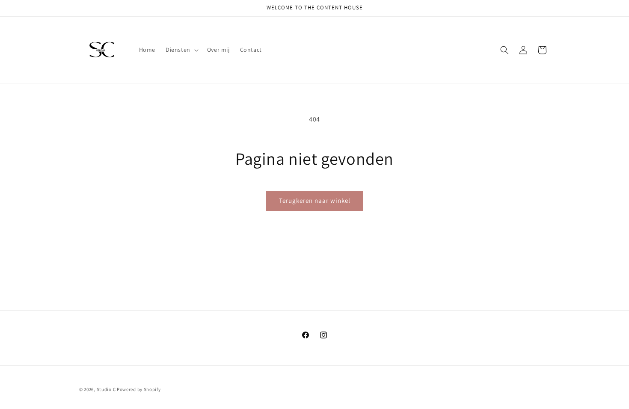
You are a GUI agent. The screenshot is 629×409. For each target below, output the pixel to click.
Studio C (107, 389)
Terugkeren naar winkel (314, 200)
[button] (181, 50)
